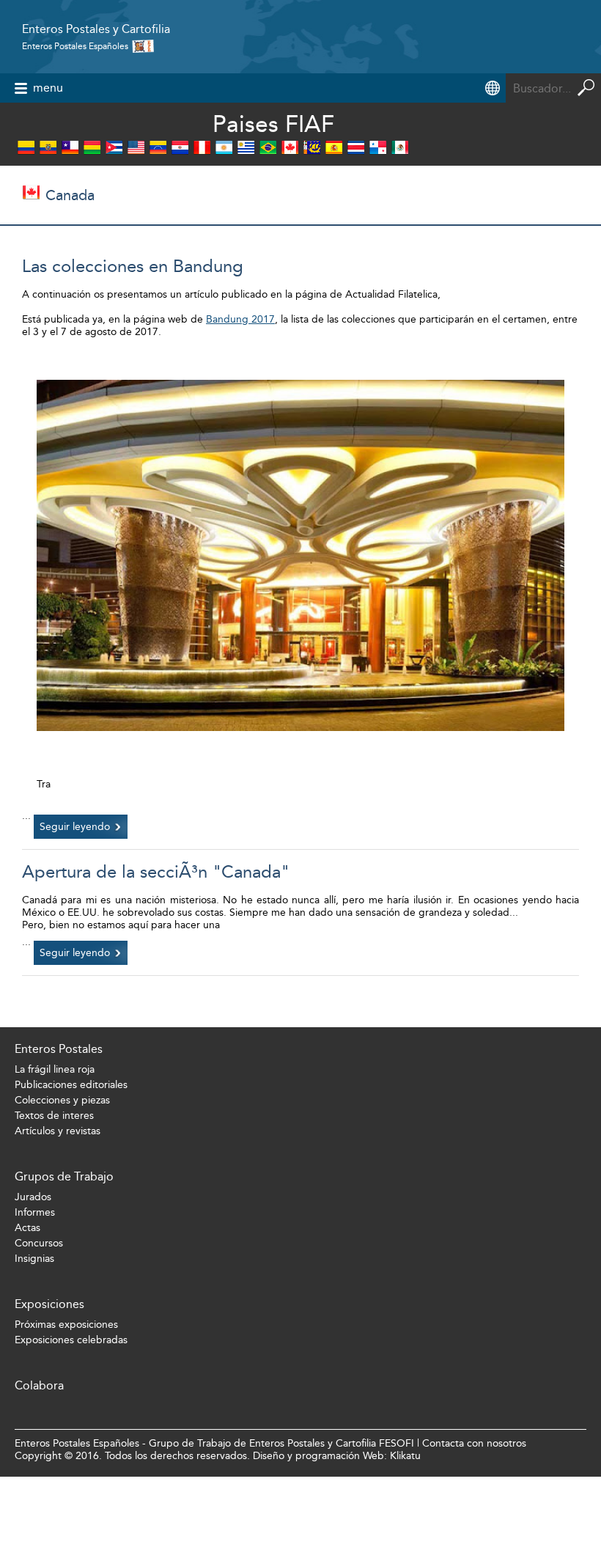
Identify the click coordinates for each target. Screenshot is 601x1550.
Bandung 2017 (240, 319)
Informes (35, 1212)
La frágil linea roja (55, 1069)
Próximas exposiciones (66, 1324)
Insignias (34, 1258)
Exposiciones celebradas (71, 1340)
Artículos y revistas (57, 1131)
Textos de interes (54, 1115)
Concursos (39, 1243)
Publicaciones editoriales (71, 1085)
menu (48, 88)
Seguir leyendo (75, 826)
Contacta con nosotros (474, 1443)
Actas (27, 1228)
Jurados (33, 1197)
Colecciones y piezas (62, 1100)
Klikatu (405, 1456)
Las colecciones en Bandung (132, 266)
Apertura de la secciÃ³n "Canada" (156, 872)
